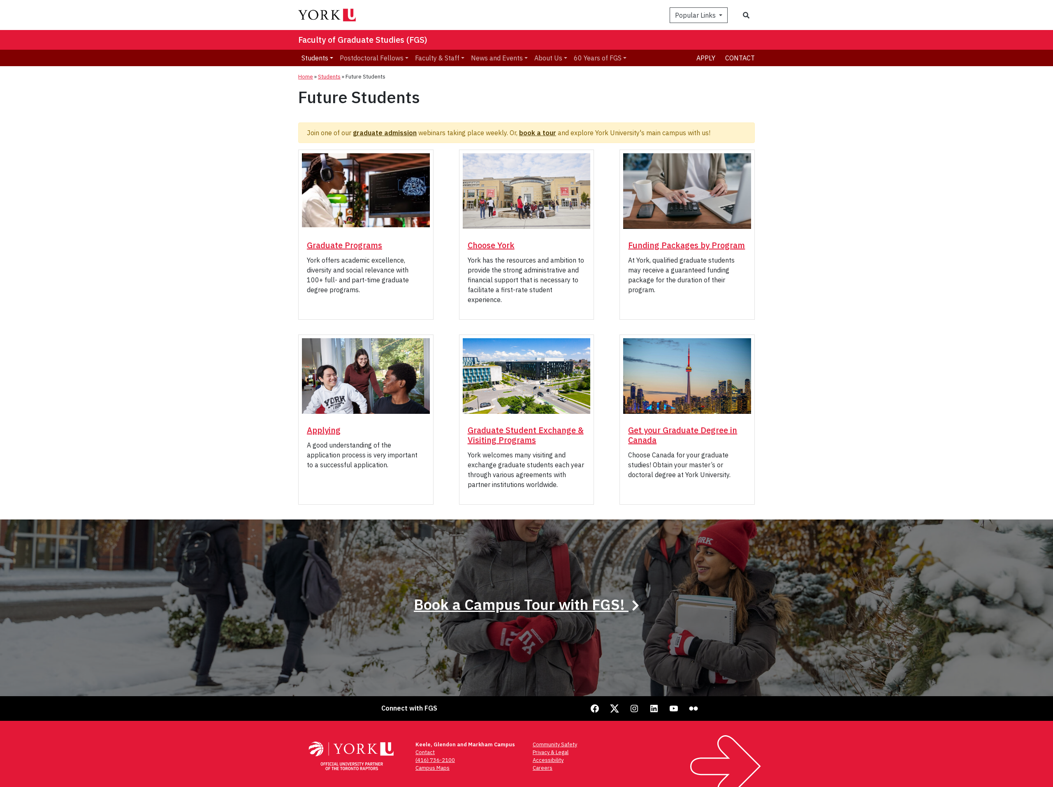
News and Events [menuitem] (497, 58)
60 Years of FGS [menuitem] (598, 58)
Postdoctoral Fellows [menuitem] (372, 58)
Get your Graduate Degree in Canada (682, 435)
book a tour (537, 133)
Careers (542, 767)
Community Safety (555, 744)
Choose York (491, 245)
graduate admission (385, 133)
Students (329, 76)
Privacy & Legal (550, 752)
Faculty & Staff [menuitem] (437, 58)
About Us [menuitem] (548, 58)
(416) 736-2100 (435, 760)
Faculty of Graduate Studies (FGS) (362, 39)
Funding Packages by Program (686, 245)
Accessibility (548, 760)
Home (305, 76)
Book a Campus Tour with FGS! (521, 604)
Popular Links (696, 15)
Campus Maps (432, 767)
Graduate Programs (344, 245)
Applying (324, 430)
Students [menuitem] (315, 58)
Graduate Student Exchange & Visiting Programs (526, 435)
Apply (705, 58)
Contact (740, 58)
